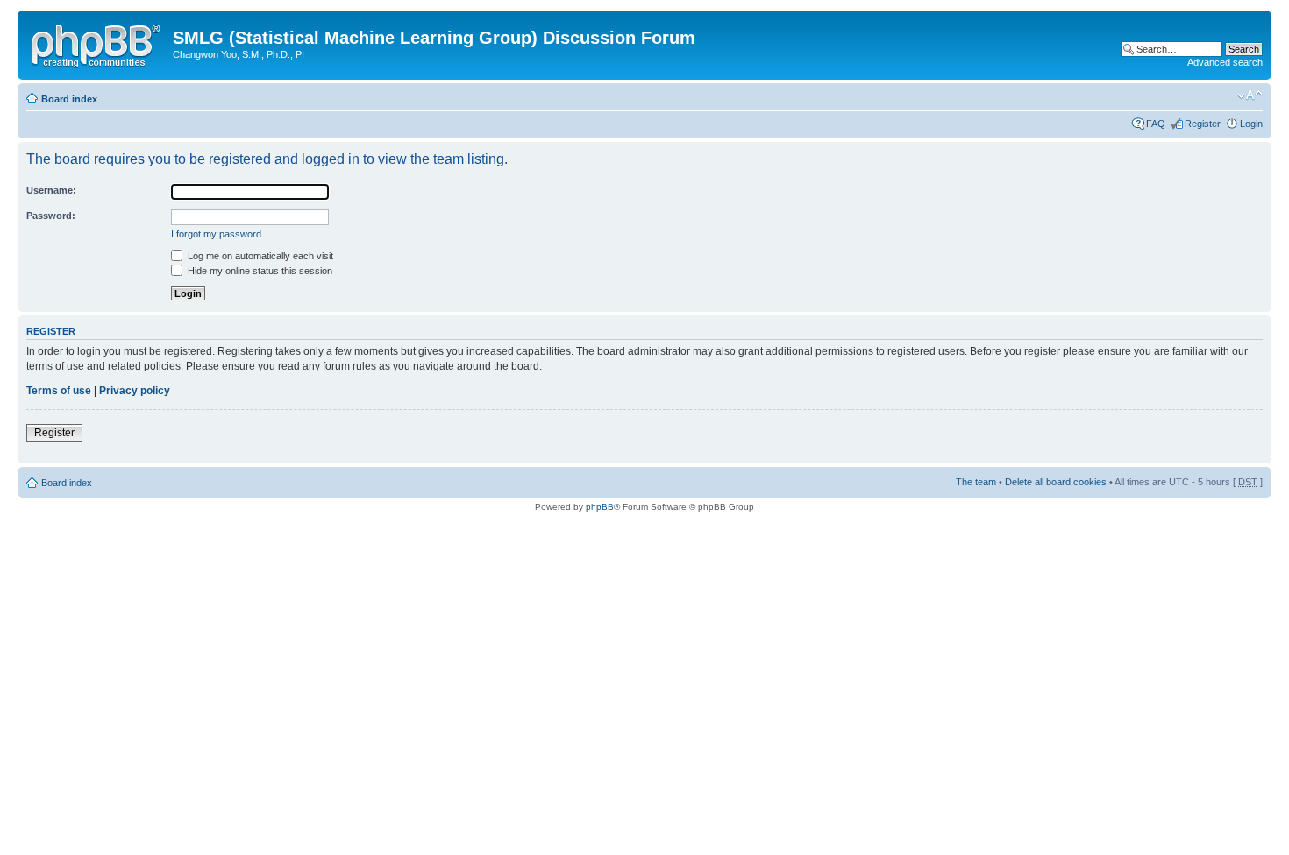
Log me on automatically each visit (259, 256)
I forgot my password (216, 234)
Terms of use (58, 391)
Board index (69, 99)
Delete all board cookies (1056, 482)
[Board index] (97, 43)
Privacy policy (134, 391)
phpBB (600, 507)
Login (1251, 123)
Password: (50, 215)
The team (976, 482)
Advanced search (1225, 62)
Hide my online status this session (258, 270)
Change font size (1250, 95)
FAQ (1155, 123)
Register (1203, 123)
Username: (51, 190)
